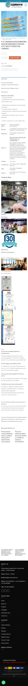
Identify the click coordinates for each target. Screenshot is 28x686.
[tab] (14, 78)
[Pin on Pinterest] (14, 69)
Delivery (3, 628)
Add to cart (14, 57)
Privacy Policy (5, 643)
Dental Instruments (12, 38)
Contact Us (4, 615)
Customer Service (6, 634)
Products (3, 606)
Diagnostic (22, 38)
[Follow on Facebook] (2, 590)
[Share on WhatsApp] (2, 69)
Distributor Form (5, 613)
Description (4, 78)
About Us (3, 603)
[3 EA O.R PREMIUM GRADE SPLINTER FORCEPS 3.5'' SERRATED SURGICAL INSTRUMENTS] (21, 489)
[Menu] (2, 5)
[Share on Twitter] (8, 69)
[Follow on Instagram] (5, 590)
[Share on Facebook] (5, 69)
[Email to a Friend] (11, 69)
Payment (3, 631)
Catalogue (4, 609)
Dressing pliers (6, 39)
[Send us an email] (8, 590)
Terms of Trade (5, 640)
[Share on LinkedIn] (16, 69)
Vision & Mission (5, 625)
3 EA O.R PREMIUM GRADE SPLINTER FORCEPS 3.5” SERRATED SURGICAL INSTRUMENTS (20, 552)
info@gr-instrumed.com (11, 577)
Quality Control (5, 637)
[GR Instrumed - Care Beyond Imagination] (14, 5)
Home (2, 38)
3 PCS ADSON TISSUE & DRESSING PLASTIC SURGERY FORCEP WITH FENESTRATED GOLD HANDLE (7, 552)
